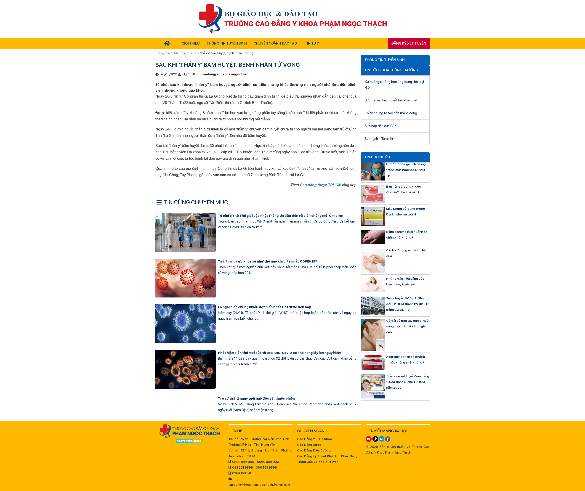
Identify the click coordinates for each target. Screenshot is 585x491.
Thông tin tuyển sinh (227, 43)
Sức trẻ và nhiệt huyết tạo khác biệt (391, 100)
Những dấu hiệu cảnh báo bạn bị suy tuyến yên (405, 281)
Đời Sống (179, 53)
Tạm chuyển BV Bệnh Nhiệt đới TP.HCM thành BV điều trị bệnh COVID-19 (407, 303)
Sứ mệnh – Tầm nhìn (380, 139)
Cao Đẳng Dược (309, 444)
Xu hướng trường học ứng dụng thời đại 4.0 (394, 85)
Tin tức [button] (312, 43)
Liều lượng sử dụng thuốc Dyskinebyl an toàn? (405, 211)
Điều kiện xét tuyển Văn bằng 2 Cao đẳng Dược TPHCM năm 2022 (407, 381)
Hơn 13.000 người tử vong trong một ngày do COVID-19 (406, 169)
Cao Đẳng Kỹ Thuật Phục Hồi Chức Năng (327, 456)
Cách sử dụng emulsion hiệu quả (407, 253)
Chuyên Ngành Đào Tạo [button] (275, 43)
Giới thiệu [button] (191, 43)
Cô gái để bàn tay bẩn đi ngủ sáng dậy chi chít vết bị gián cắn (407, 326)
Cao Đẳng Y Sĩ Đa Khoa (314, 439)
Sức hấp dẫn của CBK (381, 126)
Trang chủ (163, 53)
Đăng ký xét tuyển (408, 43)
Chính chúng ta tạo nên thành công (391, 113)
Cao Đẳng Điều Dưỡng (314, 450)
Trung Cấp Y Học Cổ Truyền (317, 462)
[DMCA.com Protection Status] (189, 441)
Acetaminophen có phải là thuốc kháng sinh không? (405, 359)
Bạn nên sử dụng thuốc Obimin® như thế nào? (403, 189)
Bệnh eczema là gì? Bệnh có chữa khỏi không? (407, 234)
